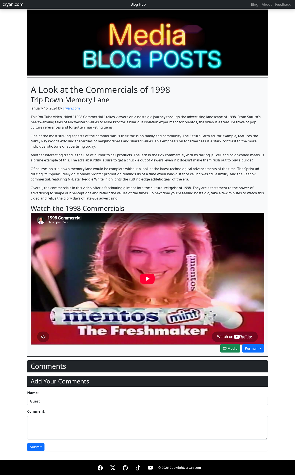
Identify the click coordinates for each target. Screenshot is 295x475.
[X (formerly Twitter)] (112, 467)
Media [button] (232, 348)
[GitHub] (125, 467)
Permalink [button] (253, 348)
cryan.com (13, 4)
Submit (36, 447)
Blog (254, 4)
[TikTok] (137, 467)
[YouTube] (150, 467)
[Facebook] (100, 467)
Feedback (283, 4)
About (267, 4)
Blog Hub (138, 4)
